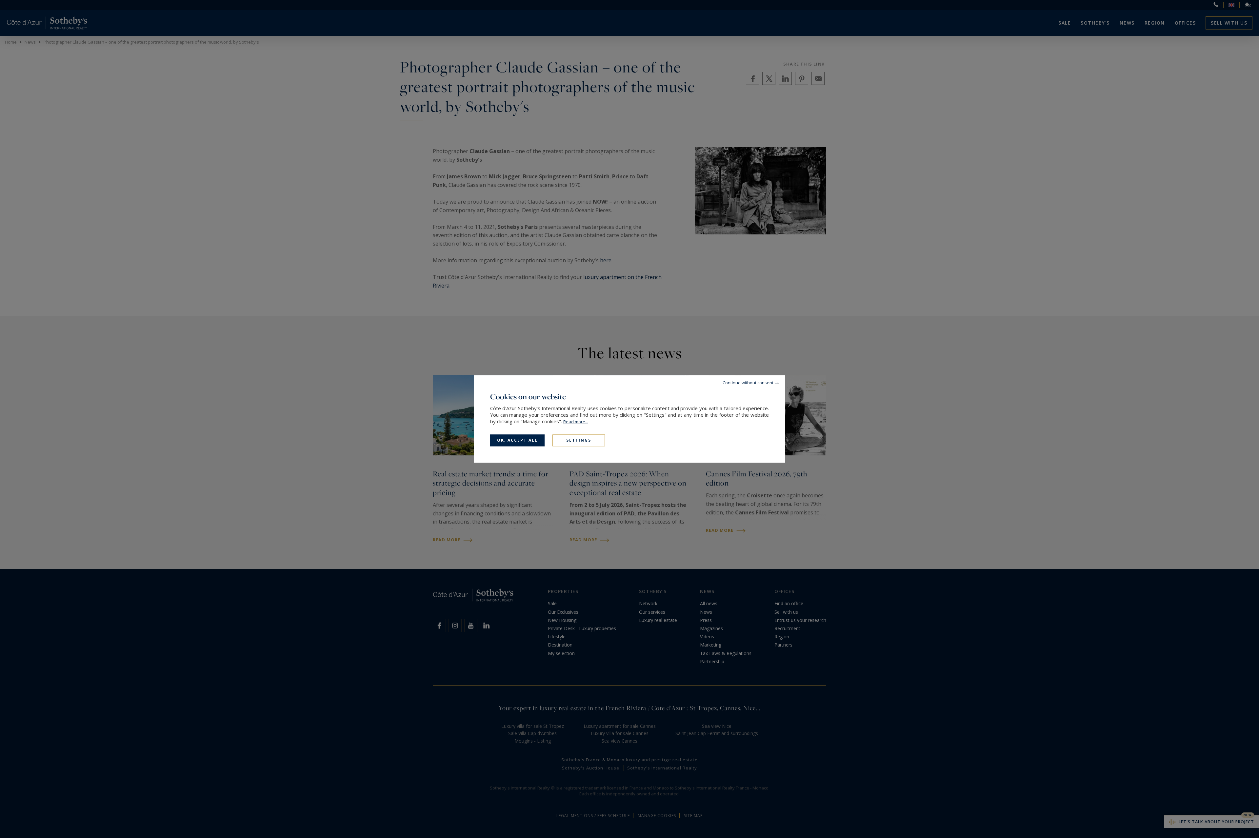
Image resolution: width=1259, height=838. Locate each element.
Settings (578, 440)
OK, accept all (517, 440)
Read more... (575, 422)
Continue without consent (748, 383)
